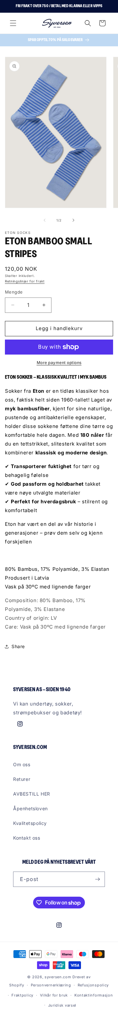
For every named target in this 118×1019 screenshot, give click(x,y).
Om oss (21, 764)
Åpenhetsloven (30, 808)
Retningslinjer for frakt (25, 281)
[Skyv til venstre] (44, 220)
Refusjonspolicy (93, 985)
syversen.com (58, 977)
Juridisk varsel (62, 1005)
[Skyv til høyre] (73, 220)
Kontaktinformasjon (93, 995)
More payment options (59, 362)
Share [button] (18, 646)
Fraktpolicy (22, 995)
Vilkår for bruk (54, 995)
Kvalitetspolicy (30, 823)
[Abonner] (97, 879)
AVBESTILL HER (31, 794)
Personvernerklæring (51, 985)
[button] (13, 23)
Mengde (14, 292)
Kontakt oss (26, 838)
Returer (21, 779)
